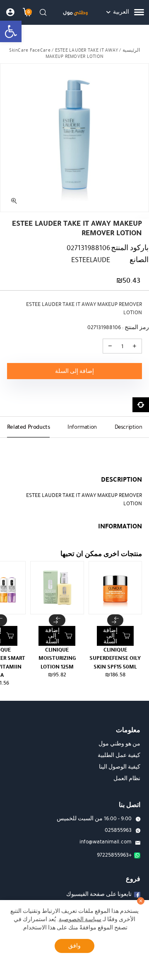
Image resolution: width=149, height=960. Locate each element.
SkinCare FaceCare (29, 50)
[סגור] (140, 901)
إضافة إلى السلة (74, 371)
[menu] (139, 12)
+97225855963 (114, 855)
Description (128, 427)
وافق (74, 946)
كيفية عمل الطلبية (119, 755)
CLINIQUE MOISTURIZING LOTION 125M (57, 658)
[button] (11, 31)
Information (82, 427)
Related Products (28, 427)
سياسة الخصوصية (80, 919)
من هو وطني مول (119, 743)
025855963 (118, 830)
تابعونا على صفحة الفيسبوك (99, 894)
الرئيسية (131, 50)
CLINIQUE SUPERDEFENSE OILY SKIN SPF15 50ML (115, 658)
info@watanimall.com (105, 841)
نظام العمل (126, 778)
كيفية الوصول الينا (119, 767)
